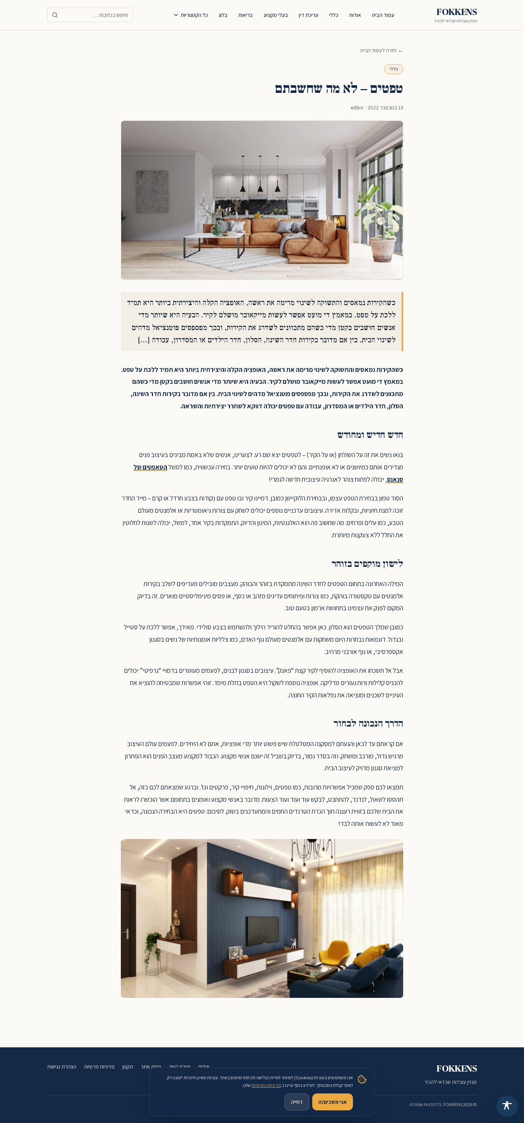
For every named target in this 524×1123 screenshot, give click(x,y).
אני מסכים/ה (332, 1101)
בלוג (223, 15)
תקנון (127, 1066)
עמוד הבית (383, 15)
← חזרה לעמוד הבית (381, 50)
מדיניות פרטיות (99, 1066)
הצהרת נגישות (61, 1066)
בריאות (245, 15)
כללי (333, 15)
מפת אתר (151, 1066)
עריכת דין (308, 15)
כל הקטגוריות (194, 15)
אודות (355, 15)
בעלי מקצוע (276, 15)
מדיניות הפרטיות (266, 1085)
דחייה (297, 1101)
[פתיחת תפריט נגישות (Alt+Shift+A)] (507, 1106)
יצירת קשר (179, 1066)
